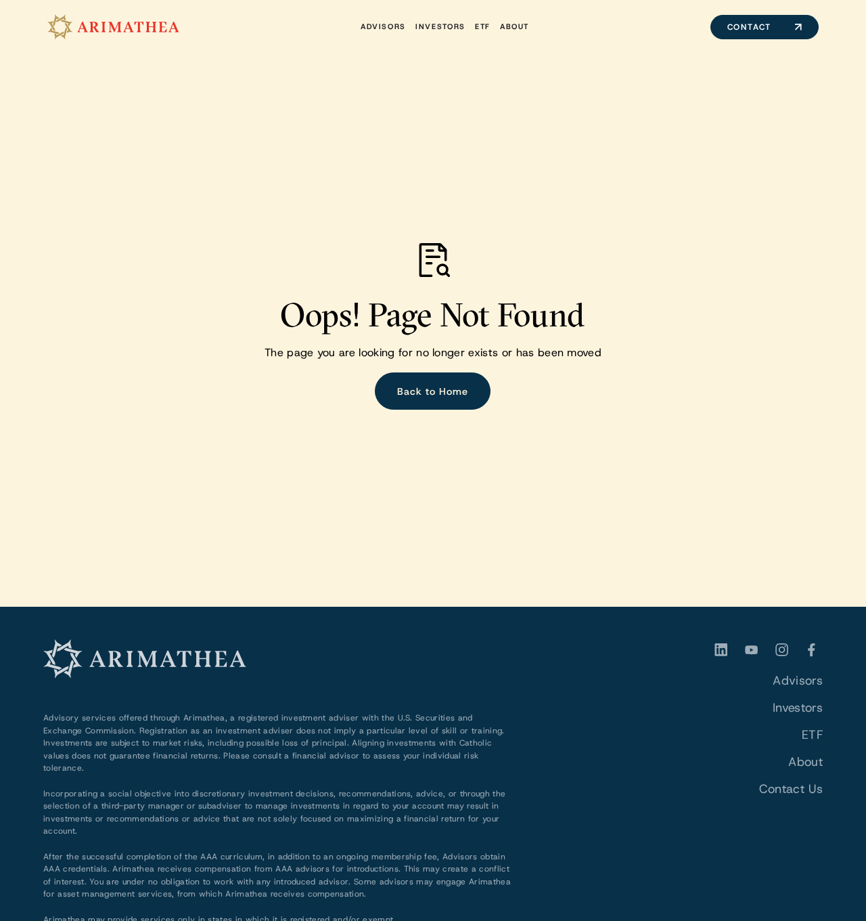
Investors (798, 708)
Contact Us (791, 789)
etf (483, 26)
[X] (812, 650)
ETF (812, 735)
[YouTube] (751, 650)
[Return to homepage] (113, 27)
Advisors (383, 26)
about (514, 26)
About (805, 762)
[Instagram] (781, 650)
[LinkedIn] (721, 650)
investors (440, 26)
